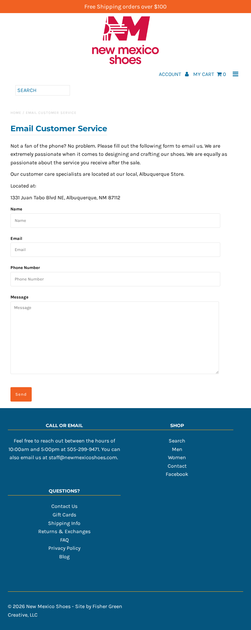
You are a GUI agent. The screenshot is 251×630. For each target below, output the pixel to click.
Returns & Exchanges (64, 531)
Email (16, 238)
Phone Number (25, 267)
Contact (177, 466)
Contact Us (64, 506)
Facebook (177, 474)
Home (15, 113)
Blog (64, 556)
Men (177, 449)
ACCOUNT (170, 74)
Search (177, 441)
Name (16, 209)
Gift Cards (64, 515)
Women (177, 457)
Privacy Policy (64, 548)
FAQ (64, 540)
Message (19, 297)
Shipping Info (64, 523)
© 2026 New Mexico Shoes (39, 606)
